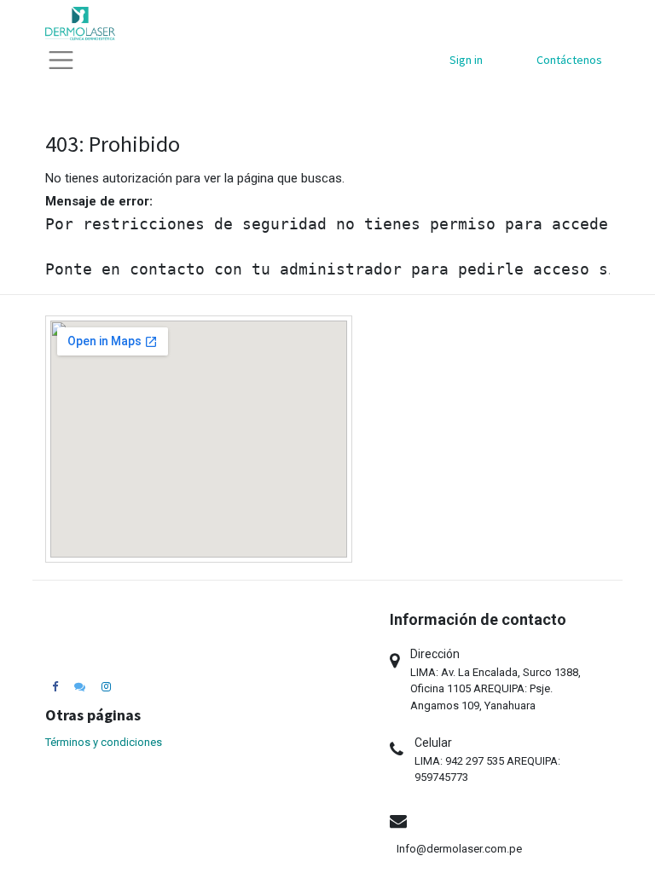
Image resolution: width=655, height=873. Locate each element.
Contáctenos (569, 59)
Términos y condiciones (103, 742)
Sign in (466, 59)
